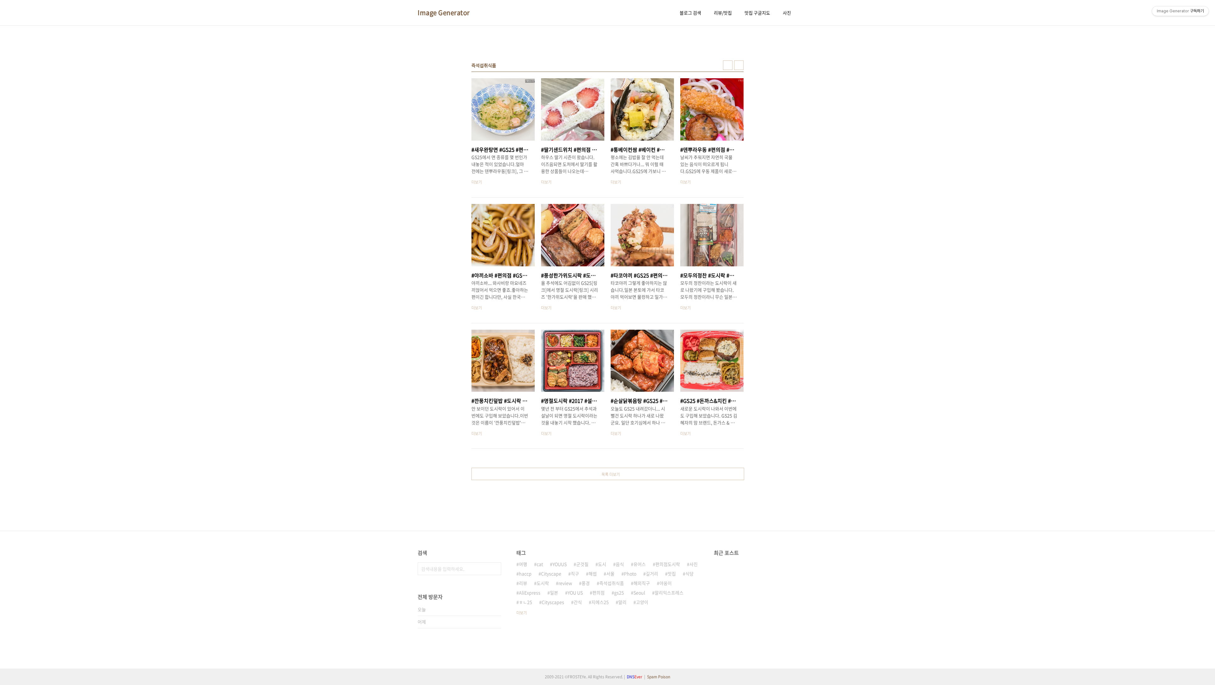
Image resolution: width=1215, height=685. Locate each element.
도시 (602, 564)
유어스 (639, 564)
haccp (525, 573)
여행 (523, 564)
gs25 (619, 592)
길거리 (652, 573)
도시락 (543, 583)
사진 (787, 13)
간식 (578, 602)
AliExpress (529, 592)
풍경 (586, 583)
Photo (630, 573)
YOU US (575, 592)
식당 (689, 573)
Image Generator (444, 12)
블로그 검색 (690, 13)
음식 (620, 564)
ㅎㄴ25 (525, 602)
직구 (575, 573)
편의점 (598, 592)
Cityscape (551, 573)
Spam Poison (658, 677)
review (565, 583)
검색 (495, 569)
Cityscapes (553, 602)
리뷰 (523, 583)
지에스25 (600, 602)
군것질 (582, 564)
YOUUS (559, 564)
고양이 (642, 602)
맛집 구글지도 (757, 13)
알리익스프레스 (669, 592)
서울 (610, 573)
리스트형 (739, 65)
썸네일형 (727, 65)
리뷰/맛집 (723, 13)
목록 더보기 (610, 474)
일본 (554, 592)
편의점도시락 (667, 564)
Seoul (639, 592)
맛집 (672, 573)
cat (540, 564)
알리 (622, 602)
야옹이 (665, 583)
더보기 (521, 613)
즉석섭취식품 (611, 583)
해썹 (593, 573)
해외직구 (641, 583)
